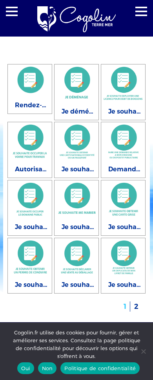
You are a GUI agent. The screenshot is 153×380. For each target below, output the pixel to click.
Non (47, 368)
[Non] (143, 351)
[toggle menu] (11, 11)
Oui (25, 368)
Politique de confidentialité (100, 368)
